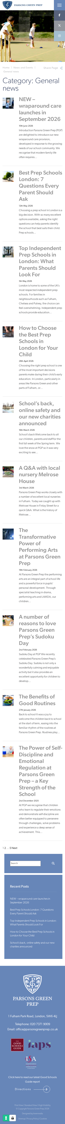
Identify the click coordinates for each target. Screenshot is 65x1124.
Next (14, 848)
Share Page (51, 68)
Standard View (30, 1105)
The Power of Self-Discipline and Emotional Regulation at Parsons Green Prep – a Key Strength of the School (40, 771)
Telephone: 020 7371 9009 (32, 1024)
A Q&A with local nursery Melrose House (39, 474)
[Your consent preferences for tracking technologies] (12, 1118)
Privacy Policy (32, 1119)
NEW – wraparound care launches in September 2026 (40, 109)
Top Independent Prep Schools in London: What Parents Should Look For (40, 261)
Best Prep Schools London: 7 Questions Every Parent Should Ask (40, 185)
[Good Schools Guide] (19, 1046)
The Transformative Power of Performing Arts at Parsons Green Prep (39, 546)
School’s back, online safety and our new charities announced (40, 413)
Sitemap (21, 1119)
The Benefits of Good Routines (37, 699)
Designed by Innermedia (32, 1114)
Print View (19, 1105)
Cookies (43, 1119)
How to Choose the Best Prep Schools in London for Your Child (38, 341)
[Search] (53, 863)
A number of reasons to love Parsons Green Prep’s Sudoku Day (37, 629)
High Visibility (44, 1105)
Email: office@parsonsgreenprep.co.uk (32, 1029)
